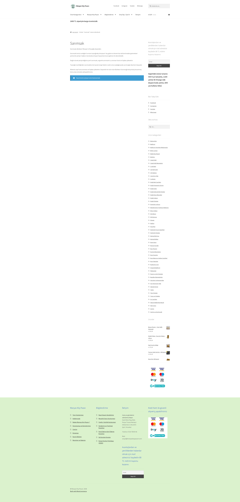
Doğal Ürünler (154, 201)
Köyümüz (76, 433)
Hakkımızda (76, 419)
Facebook (116, 6)
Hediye (152, 223)
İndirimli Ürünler (155, 233)
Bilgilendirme (109, 15)
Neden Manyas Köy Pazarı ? (81, 422)
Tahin (152, 290)
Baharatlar (153, 141)
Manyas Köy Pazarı (93, 15)
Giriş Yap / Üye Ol (124, 15)
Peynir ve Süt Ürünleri (156, 274)
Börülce (152, 157)
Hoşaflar (152, 226)
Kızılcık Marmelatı (155, 252)
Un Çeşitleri (153, 299)
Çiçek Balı (153, 166)
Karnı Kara (153, 242)
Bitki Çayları (154, 151)
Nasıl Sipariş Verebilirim (106, 415)
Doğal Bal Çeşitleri (155, 182)
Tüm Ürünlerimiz (78, 415)
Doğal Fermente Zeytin (157, 185)
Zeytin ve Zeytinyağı (156, 312)
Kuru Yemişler (154, 261)
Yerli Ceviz (153, 306)
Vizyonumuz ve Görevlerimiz (82, 426)
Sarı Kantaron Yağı (155, 283)
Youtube (132, 6)
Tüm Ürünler (154, 293)
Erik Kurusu (153, 217)
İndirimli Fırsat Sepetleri (157, 230)
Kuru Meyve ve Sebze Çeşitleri (158, 258)
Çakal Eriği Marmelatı (156, 163)
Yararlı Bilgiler (77, 437)
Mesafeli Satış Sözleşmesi (107, 419)
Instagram (124, 6)
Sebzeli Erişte (154, 287)
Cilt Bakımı (153, 173)
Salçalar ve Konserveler (157, 280)
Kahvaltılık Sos (154, 236)
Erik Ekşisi (153, 214)
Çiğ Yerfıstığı (154, 170)
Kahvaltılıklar (154, 239)
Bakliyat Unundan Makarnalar (159, 147)
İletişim (137, 15)
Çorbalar (152, 179)
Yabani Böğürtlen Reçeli (157, 302)
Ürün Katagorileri (75, 15)
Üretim (75, 429)
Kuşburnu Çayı (154, 264)
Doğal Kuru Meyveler (156, 195)
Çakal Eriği (153, 160)
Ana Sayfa (75, 32)
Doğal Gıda (153, 189)
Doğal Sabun (154, 198)
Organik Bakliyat (155, 268)
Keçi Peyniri (153, 249)
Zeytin (152, 309)
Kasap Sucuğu (154, 245)
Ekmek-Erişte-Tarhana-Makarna (159, 207)
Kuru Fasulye (154, 255)
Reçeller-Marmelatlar (156, 277)
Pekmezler (153, 271)
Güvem (152, 220)
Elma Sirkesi (153, 211)
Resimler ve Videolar (79, 440)
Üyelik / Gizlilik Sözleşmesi (107, 422)
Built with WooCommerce (78, 491)
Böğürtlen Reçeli (155, 154)
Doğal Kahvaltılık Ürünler (157, 192)
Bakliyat (152, 144)
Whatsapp (140, 6)
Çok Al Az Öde (154, 176)
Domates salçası (155, 204)
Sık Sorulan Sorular (105, 437)
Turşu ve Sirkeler (155, 296)
